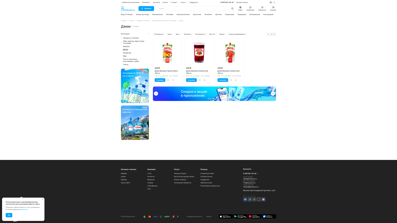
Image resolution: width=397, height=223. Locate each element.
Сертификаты (152, 186)
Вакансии (151, 180)
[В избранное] (168, 80)
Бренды (124, 180)
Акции (123, 176)
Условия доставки (207, 173)
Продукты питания (131, 38)
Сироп (125, 64)
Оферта (208, 216)
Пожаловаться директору (210, 186)
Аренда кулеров (180, 173)
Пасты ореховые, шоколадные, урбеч (131, 60)
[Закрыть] (42, 199)
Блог (149, 189)
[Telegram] (250, 199)
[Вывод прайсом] (274, 34)
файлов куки (23, 209)
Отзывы (150, 183)
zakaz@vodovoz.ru (250, 179)
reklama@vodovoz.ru (251, 187)
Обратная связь (206, 183)
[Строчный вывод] (271, 34)
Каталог (124, 173)
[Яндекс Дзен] (254, 199)
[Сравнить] (173, 80)
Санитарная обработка (182, 183)
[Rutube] (259, 199)
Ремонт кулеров (180, 180)
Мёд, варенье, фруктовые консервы (133, 42)
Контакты (151, 176)
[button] (156, 93)
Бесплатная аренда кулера (184, 176)
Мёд (124, 56)
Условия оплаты (206, 176)
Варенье (126, 46)
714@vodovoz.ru (249, 183)
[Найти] (232, 8)
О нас (149, 173)
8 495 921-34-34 (227, 2)
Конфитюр (127, 53)
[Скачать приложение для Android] (240, 216)
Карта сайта (125, 183)
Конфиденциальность (194, 216)
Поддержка (204, 180)
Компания (151, 169)
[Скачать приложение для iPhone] (226, 216)
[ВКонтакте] (245, 199)
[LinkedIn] (263, 199)
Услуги (176, 169)
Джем (125, 50)
